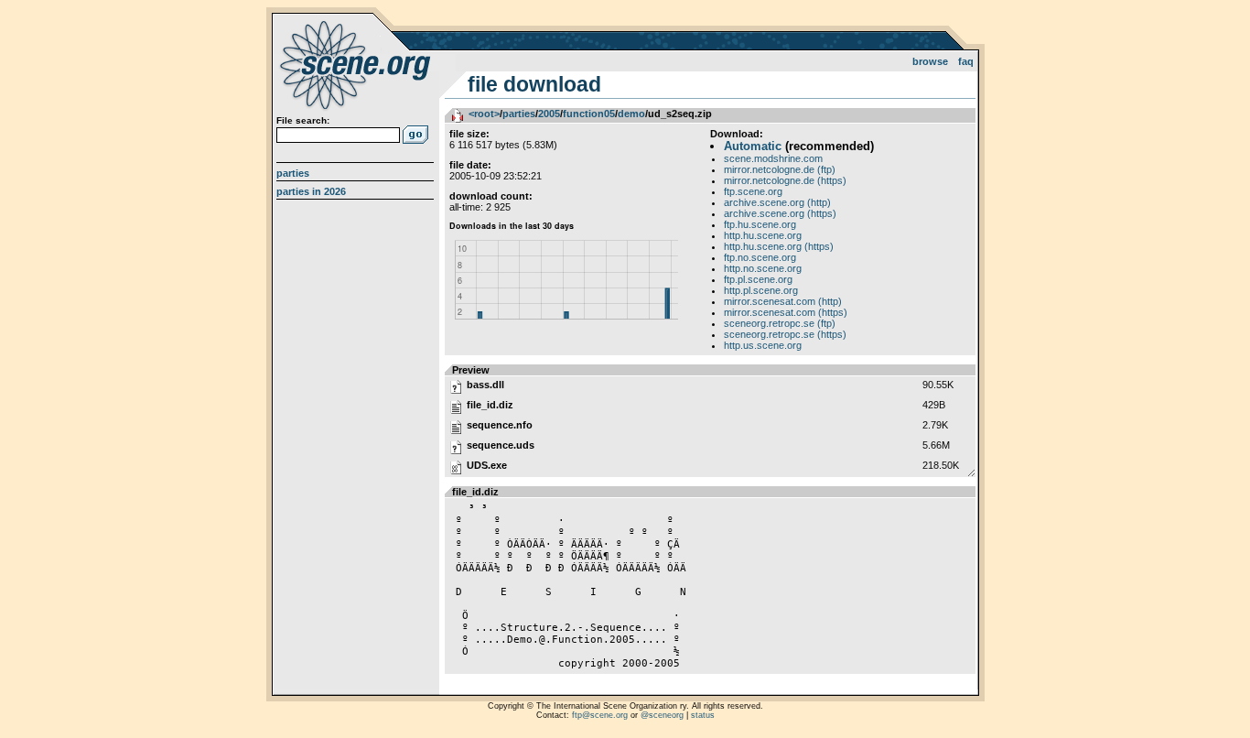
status (703, 715)
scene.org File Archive (357, 64)
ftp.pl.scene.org (758, 279)
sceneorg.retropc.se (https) (785, 334)
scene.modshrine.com (773, 158)
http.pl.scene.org (761, 290)
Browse (930, 61)
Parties (292, 173)
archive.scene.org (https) (780, 213)
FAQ (966, 61)
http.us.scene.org (763, 345)
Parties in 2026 (311, 191)
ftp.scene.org (753, 191)
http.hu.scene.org (763, 235)
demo (631, 113)
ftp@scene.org (600, 715)
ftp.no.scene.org (760, 257)
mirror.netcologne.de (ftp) (779, 169)
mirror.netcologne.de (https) (785, 180)
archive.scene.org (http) (777, 202)
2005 (549, 113)
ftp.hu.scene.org (760, 224)
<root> (484, 113)
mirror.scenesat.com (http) (783, 301)
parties (518, 113)
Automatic (752, 146)
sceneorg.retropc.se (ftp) (779, 323)
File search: (302, 120)
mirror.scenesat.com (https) (785, 312)
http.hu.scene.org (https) (779, 246)
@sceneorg (662, 715)
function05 (589, 113)
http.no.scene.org (763, 268)
